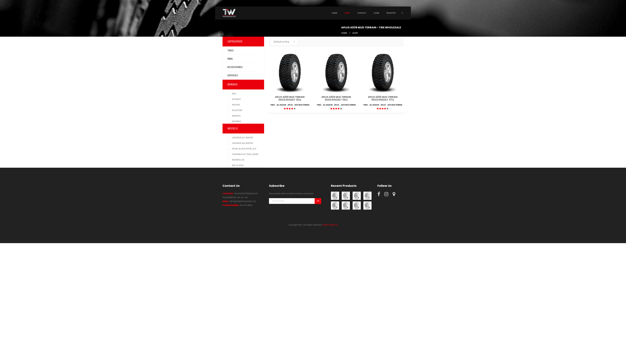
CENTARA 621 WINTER (242, 137)
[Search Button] (402, 13)
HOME (344, 33)
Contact (361, 13)
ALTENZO (236, 99)
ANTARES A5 (238, 160)
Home (334, 13)
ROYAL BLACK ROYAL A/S (244, 148)
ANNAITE (236, 116)
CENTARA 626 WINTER (242, 143)
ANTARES (236, 121)
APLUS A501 (238, 165)
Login (376, 13)
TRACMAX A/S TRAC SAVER (245, 154)
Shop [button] (347, 13)
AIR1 (234, 93)
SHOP (355, 33)
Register (391, 13)
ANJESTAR (237, 110)
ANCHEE (236, 104)
